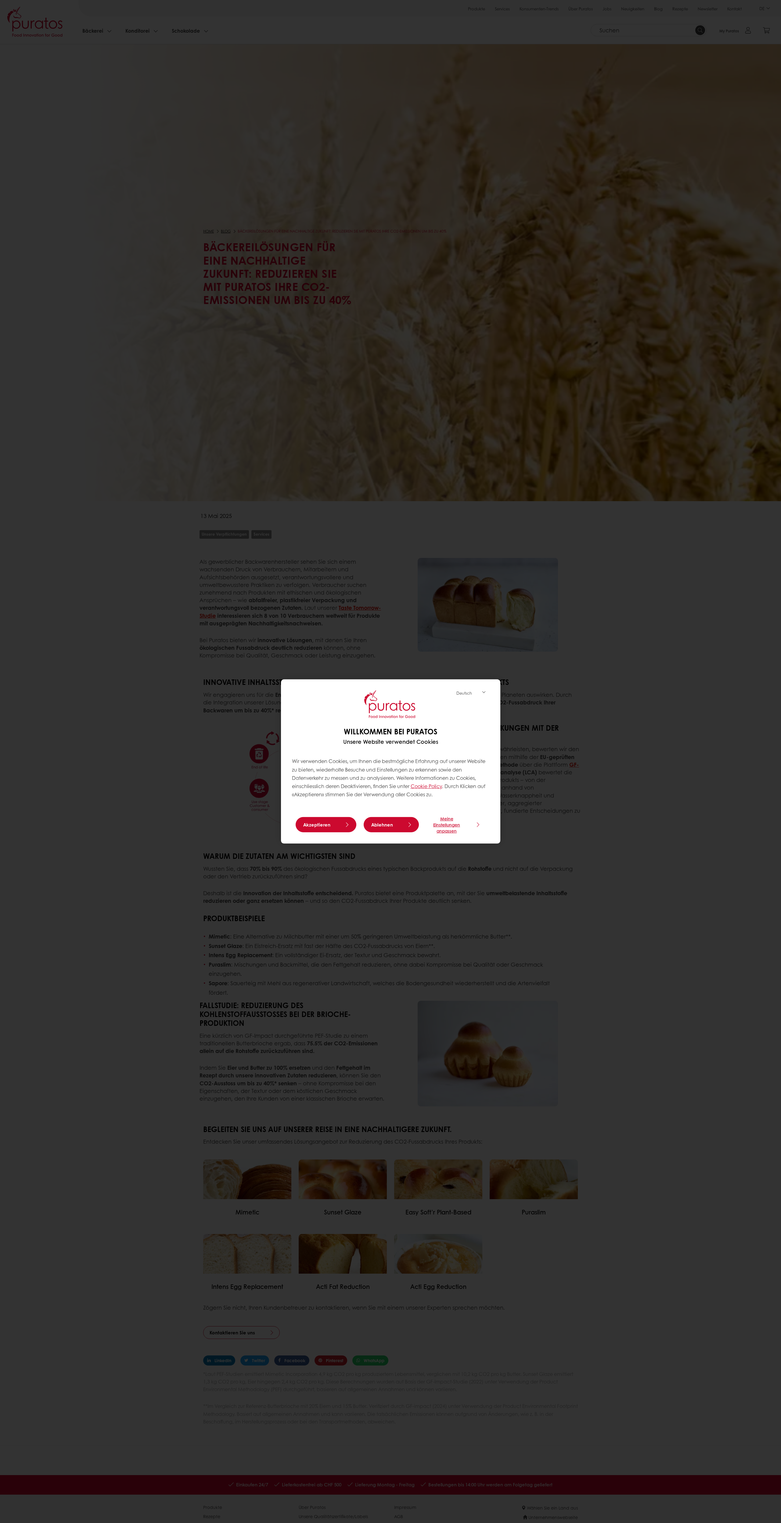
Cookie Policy (426, 786)
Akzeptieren (316, 824)
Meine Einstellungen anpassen (446, 825)
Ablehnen (382, 824)
